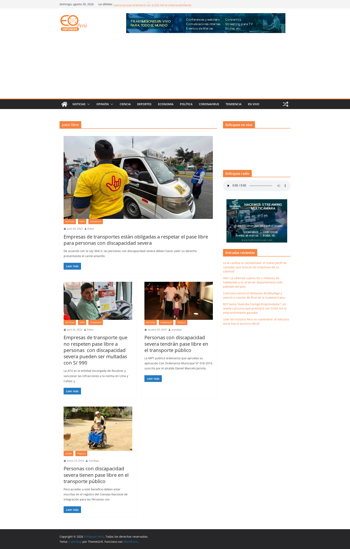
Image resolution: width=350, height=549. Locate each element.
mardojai (177, 329)
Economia (165, 104)
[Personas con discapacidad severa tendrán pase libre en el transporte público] (178, 301)
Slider (68, 453)
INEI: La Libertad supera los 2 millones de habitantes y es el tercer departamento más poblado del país (253, 282)
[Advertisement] (175, 68)
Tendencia (233, 104)
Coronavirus (209, 104)
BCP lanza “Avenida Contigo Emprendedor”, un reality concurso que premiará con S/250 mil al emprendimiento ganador (254, 308)
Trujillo (181, 322)
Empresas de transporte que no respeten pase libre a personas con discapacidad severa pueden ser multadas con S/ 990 (95, 350)
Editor (91, 228)
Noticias (79, 104)
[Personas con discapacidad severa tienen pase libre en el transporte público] (98, 429)
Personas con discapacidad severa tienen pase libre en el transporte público (96, 474)
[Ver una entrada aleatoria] (285, 104)
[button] (87, 104)
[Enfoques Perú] (64, 104)
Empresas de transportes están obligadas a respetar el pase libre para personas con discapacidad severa (136, 239)
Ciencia (125, 104)
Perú (82, 221)
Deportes (144, 104)
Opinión (102, 104)
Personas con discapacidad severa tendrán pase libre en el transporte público (176, 343)
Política (186, 104)
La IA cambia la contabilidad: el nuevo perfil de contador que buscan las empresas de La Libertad (255, 267)
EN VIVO (253, 104)
